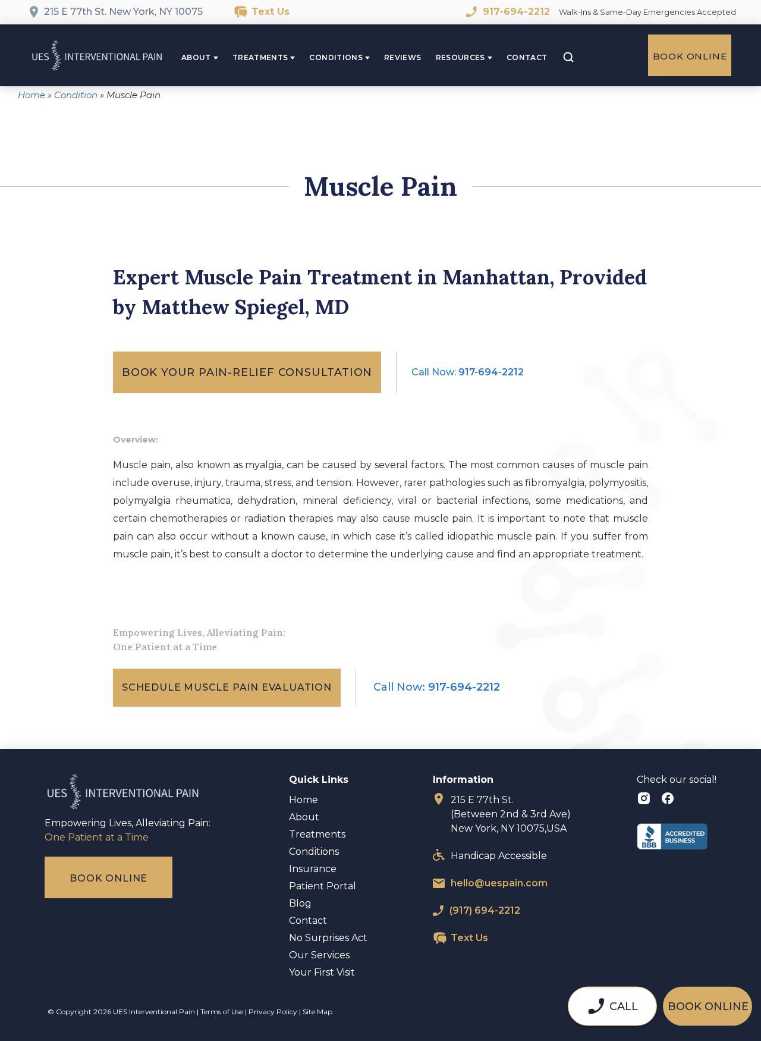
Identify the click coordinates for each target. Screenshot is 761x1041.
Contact (527, 57)
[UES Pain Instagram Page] (646, 800)
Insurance (313, 868)
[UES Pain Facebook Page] (668, 800)
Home (31, 95)
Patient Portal (322, 886)
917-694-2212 (516, 11)
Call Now (436, 687)
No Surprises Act (328, 937)
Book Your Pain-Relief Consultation (247, 372)
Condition (76, 95)
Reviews (403, 57)
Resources (460, 57)
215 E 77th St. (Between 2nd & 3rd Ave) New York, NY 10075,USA (511, 814)
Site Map (317, 1011)
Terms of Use (221, 1011)
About (196, 57)
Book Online (690, 56)
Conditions (336, 57)
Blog (300, 903)
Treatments (260, 57)
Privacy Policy (273, 1011)
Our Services (319, 955)
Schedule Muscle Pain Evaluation (227, 687)
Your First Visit (322, 972)
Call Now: (467, 372)
